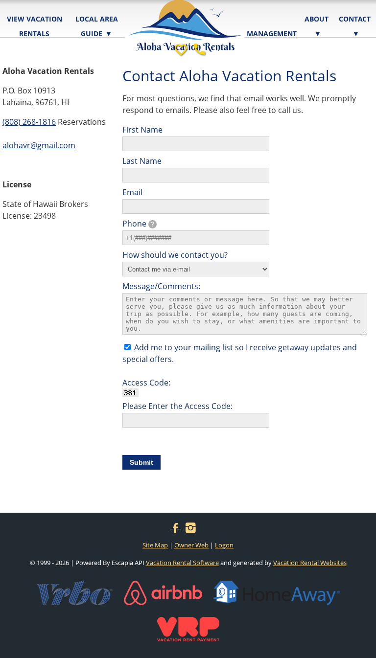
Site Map (155, 545)
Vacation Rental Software (182, 562)
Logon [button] (224, 545)
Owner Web (191, 545)
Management (272, 33)
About (317, 26)
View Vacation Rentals (34, 26)
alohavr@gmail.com (38, 145)
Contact (355, 26)
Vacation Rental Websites (310, 562)
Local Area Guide (96, 26)
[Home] (184, 19)
